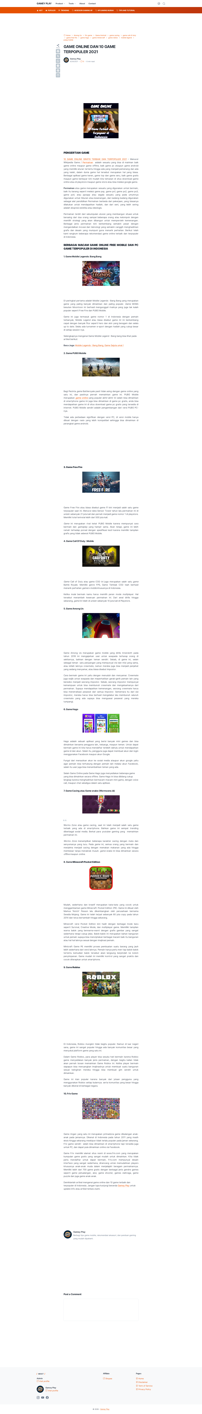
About (82, 3)
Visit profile (44, 1381)
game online (82, 398)
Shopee (108, 1378)
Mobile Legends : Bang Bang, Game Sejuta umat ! (99, 345)
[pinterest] (58, 70)
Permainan (88, 162)
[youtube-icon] (42, 1397)
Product (59, 3)
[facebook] (58, 51)
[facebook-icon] (47, 1397)
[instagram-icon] (38, 1397)
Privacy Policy (144, 1389)
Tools (71, 3)
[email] (58, 75)
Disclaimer (143, 1382)
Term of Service (145, 1386)
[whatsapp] (58, 61)
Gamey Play (44, 3)
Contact (92, 3)
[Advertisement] (101, 23)
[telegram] (58, 66)
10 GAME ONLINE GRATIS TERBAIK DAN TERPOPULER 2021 (95, 159)
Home (141, 1378)
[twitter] (58, 56)
